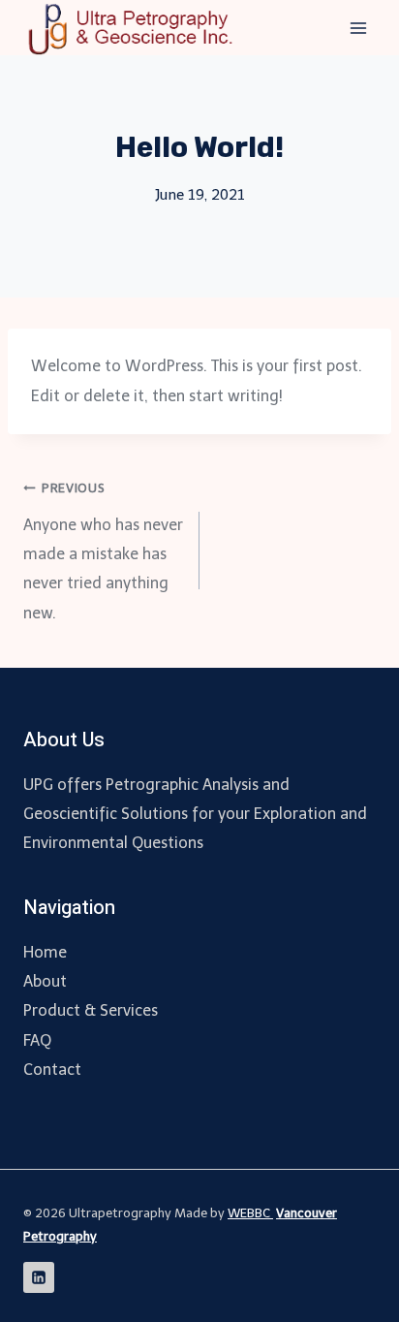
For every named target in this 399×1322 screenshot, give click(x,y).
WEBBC (250, 1213)
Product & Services (90, 1010)
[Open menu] (358, 28)
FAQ (37, 1040)
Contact (52, 1069)
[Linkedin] (38, 1277)
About (45, 981)
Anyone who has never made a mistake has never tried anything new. (103, 551)
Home (45, 952)
